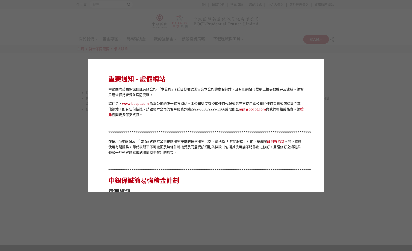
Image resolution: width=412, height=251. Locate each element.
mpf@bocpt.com (252, 109)
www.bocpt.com (135, 103)
